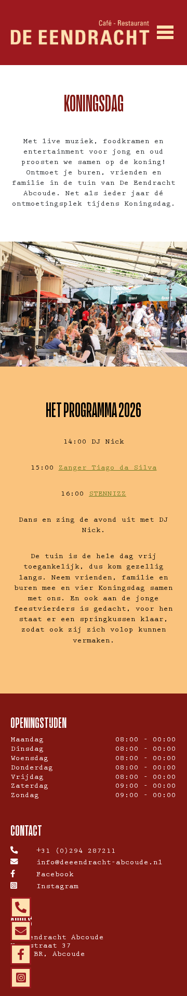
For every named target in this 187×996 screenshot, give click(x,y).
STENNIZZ (107, 494)
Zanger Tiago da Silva (108, 468)
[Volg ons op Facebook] (20, 954)
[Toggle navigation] (165, 33)
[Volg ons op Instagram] (20, 977)
